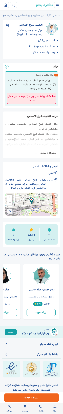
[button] (31, 200)
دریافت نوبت (41, 312)
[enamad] (11, 369)
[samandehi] (31, 369)
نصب (10, 332)
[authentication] (6, 5)
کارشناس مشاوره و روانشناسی (34, 15)
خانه (57, 15)
